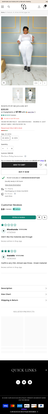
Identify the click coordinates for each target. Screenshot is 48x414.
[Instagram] (24, 382)
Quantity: (4, 144)
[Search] (8, 6)
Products (10, 12)
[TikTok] (30, 382)
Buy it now (24, 172)
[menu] (2, 6)
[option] (24, 50)
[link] (41, 165)
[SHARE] (45, 165)
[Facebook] (18, 382)
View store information (13, 185)
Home (3, 12)
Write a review (18, 217)
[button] (24, 412)
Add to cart (19, 165)
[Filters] (39, 217)
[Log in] (39, 7)
